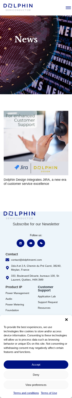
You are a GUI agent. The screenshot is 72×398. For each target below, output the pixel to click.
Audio (9, 298)
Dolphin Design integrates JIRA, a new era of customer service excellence (35, 182)
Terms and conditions (26, 393)
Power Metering (15, 304)
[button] (66, 319)
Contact (12, 254)
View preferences (36, 384)
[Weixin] (41, 243)
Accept (36, 364)
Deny (36, 374)
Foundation (12, 310)
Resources (44, 307)
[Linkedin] (20, 243)
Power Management (17, 293)
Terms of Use (49, 393)
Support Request (48, 302)
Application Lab (47, 296)
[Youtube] (31, 243)
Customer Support (45, 288)
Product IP (14, 287)
